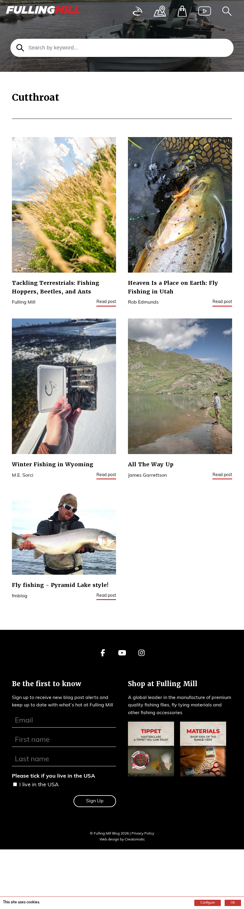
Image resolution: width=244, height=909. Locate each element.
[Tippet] (151, 751)
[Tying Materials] (203, 751)
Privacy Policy (143, 833)
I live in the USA (39, 785)
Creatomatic (135, 839)
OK (233, 903)
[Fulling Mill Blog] (43, 11)
